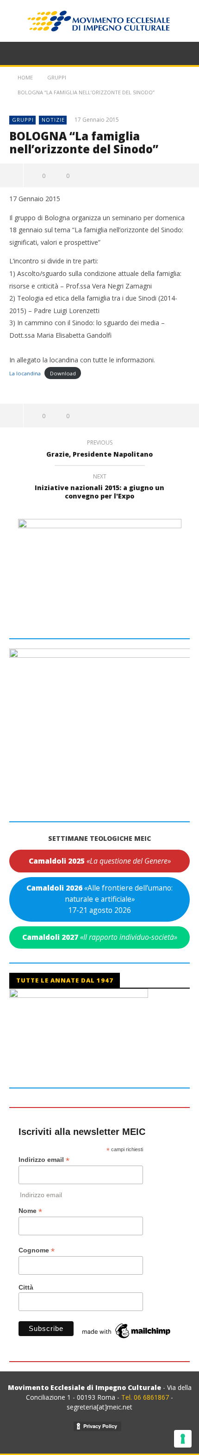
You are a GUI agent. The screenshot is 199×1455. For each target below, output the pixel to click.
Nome (30, 1210)
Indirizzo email (44, 1159)
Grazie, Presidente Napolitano (99, 449)
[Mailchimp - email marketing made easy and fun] (127, 1330)
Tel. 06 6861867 (146, 1397)
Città (26, 1287)
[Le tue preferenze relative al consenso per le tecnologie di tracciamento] (183, 1439)
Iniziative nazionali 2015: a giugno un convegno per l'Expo (99, 487)
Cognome (37, 1250)
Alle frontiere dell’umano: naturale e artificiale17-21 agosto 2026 (99, 899)
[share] (12, 175)
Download (63, 373)
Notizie (53, 119)
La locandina (25, 373)
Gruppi (23, 119)
